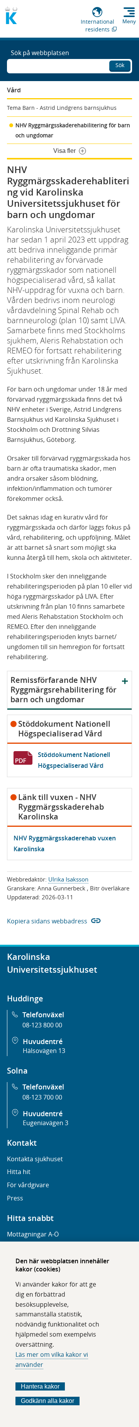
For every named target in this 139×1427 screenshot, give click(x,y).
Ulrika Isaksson (68, 879)
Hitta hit (19, 1171)
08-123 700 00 (42, 1097)
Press (15, 1198)
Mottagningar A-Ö (33, 1234)
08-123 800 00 (42, 1025)
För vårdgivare (28, 1185)
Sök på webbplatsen (40, 52)
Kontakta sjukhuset (35, 1159)
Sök (119, 65)
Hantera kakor (40, 1386)
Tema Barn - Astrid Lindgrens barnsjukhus (62, 107)
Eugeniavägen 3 (45, 1123)
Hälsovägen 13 (44, 1050)
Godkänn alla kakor (47, 1401)
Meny (129, 21)
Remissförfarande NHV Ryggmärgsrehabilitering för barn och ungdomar (63, 689)
